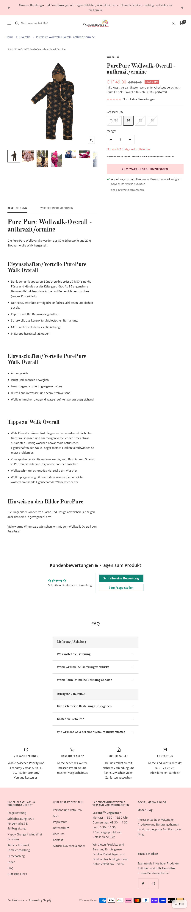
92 (140, 120)
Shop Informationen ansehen (127, 189)
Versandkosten (130, 87)
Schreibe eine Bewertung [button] (121, 578)
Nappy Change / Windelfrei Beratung (24, 836)
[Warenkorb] (182, 23)
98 (152, 120)
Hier (112, 837)
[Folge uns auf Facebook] (143, 883)
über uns (58, 834)
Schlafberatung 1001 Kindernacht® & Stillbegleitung (20, 823)
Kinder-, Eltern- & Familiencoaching (18, 847)
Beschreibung (17, 208)
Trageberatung (16, 812)
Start (10, 49)
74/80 (114, 120)
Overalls (24, 37)
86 (128, 120)
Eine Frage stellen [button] (121, 588)
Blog (10, 868)
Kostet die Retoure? (70, 719)
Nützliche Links (17, 874)
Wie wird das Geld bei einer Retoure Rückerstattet (91, 732)
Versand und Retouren (67, 810)
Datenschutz (61, 828)
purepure (113, 57)
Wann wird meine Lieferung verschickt (83, 667)
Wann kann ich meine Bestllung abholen (84, 680)
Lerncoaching (16, 856)
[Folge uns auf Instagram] (153, 883)
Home (9, 37)
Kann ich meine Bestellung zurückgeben (84, 706)
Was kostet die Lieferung (73, 654)
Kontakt (58, 840)
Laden (11, 862)
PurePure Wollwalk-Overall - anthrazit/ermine (65, 37)
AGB (56, 816)
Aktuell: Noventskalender (69, 846)
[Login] (173, 23)
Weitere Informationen (56, 208)
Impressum (60, 822)
